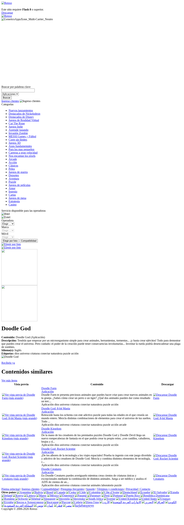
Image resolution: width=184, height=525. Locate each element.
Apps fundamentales (20, 146)
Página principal (10, 489)
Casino (13, 204)
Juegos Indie (16, 126)
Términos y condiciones (110, 489)
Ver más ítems (9, 380)
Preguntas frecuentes (72, 489)
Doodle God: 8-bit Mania (55, 408)
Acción (13, 162)
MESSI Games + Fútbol (22, 136)
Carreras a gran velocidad (23, 152)
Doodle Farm (48, 388)
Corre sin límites (18, 139)
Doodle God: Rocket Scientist (58, 448)
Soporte (90, 489)
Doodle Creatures (51, 469)
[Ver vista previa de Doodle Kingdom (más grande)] (21, 438)
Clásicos (13, 165)
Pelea (12, 168)
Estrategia (14, 201)
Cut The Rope (17, 123)
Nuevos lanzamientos (21, 110)
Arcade (13, 159)
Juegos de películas (19, 185)
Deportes (14, 175)
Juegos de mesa (17, 198)
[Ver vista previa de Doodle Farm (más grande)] (21, 398)
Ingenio (13, 191)
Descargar (7, 12)
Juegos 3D (15, 142)
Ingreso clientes (10, 101)
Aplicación (47, 391)
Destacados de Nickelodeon (24, 113)
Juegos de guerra (18, 172)
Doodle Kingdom (51, 428)
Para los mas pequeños (21, 149)
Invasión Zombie (18, 133)
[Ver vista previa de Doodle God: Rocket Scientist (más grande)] (21, 460)
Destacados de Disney (21, 116)
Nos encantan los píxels (22, 155)
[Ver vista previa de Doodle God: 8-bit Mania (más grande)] (21, 418)
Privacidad (132, 489)
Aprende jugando (18, 129)
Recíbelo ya (8, 362)
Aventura (14, 178)
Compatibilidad (50, 489)
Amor (12, 188)
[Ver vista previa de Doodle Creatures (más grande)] (21, 478)
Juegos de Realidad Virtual (24, 120)
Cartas (12, 194)
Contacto (145, 489)
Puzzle (12, 181)
